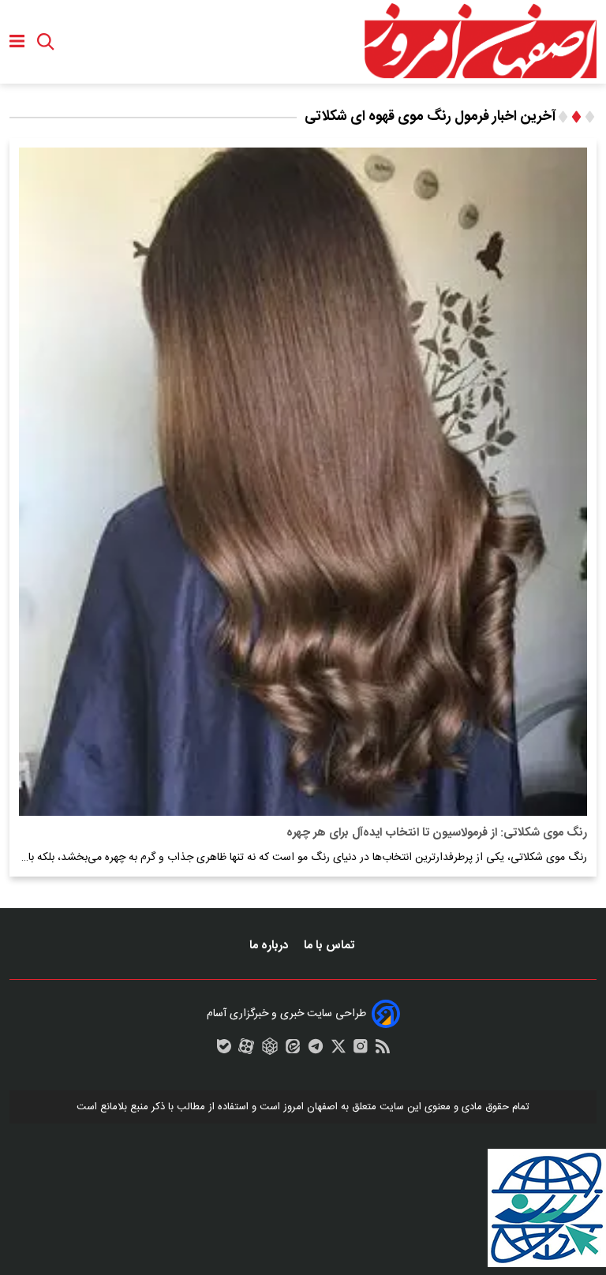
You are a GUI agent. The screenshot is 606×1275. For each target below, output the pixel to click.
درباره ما (270, 945)
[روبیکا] (270, 1050)
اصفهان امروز (310, 1107)
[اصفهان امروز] (480, 41)
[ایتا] (293, 1050)
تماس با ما (330, 945)
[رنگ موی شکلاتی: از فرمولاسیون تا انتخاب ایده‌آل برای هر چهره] (303, 482)
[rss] (383, 1050)
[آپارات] (246, 1050)
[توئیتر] (338, 1050)
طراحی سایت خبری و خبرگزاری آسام (286, 1013)
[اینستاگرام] (360, 1050)
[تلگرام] (315, 1050)
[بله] (224, 1050)
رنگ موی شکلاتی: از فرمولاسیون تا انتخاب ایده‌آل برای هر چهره (436, 833)
